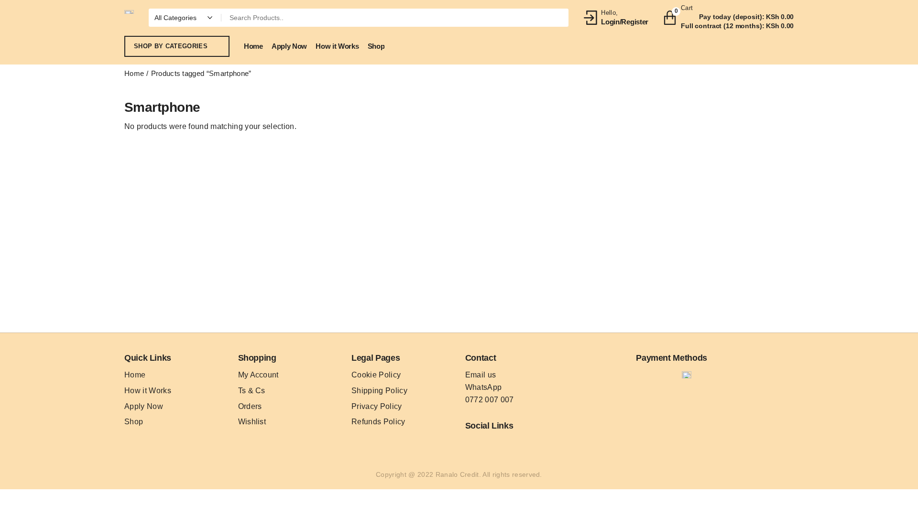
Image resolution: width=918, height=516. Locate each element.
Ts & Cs (251, 391)
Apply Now (143, 406)
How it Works (147, 391)
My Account (258, 375)
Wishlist (252, 422)
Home (134, 73)
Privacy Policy (376, 406)
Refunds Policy (378, 422)
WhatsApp (483, 387)
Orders (250, 406)
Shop (133, 422)
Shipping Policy (379, 391)
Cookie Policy (376, 375)
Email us (480, 375)
